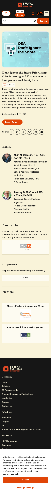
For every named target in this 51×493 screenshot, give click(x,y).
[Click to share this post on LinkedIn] (17, 132)
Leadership (7, 398)
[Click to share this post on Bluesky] (29, 132)
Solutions (6, 386)
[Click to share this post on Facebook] (11, 132)
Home (4, 382)
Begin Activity (12, 122)
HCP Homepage (9, 441)
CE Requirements (10, 390)
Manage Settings (25, 488)
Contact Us (7, 406)
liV (3, 425)
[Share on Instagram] (35, 132)
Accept (25, 480)
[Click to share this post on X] (23, 132)
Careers (5, 402)
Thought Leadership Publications (17, 394)
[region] (25, 471)
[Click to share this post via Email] (41, 132)
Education (6, 417)
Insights (5, 421)
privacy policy (14, 474)
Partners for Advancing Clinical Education (21, 429)
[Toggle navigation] (46, 13)
